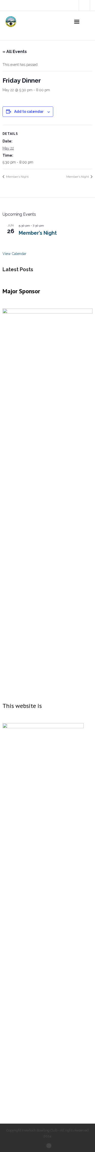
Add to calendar (29, 111)
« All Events (15, 51)
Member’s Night (17, 176)
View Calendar (14, 254)
